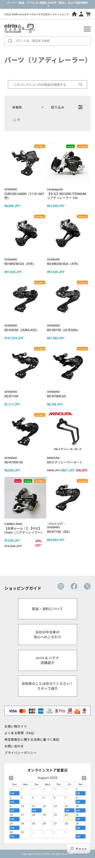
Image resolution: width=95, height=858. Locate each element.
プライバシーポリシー (20, 752)
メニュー (87, 29)
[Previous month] (11, 778)
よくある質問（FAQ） (20, 733)
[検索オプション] (82, 84)
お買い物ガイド (15, 726)
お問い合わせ (14, 746)
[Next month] (84, 778)
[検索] (11, 41)
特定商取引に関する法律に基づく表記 (31, 739)
